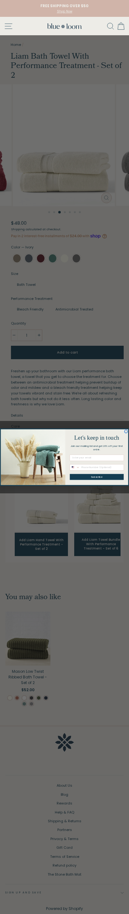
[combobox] (75, 467)
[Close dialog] (126, 431)
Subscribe (96, 477)
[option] (64, 8)
